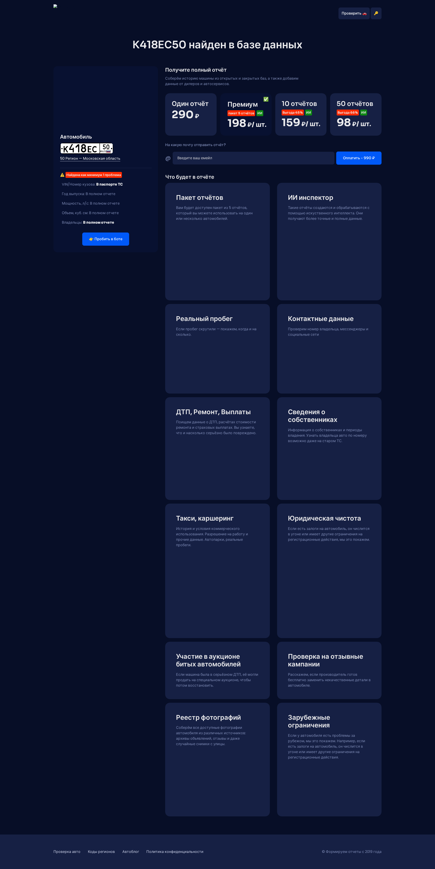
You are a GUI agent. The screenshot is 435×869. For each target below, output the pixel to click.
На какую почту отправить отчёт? (195, 144)
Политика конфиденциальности (174, 851)
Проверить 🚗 (354, 13)
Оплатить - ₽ (359, 158)
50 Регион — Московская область (90, 158)
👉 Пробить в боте (105, 239)
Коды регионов (101, 851)
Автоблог (130, 851)
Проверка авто (66, 851)
